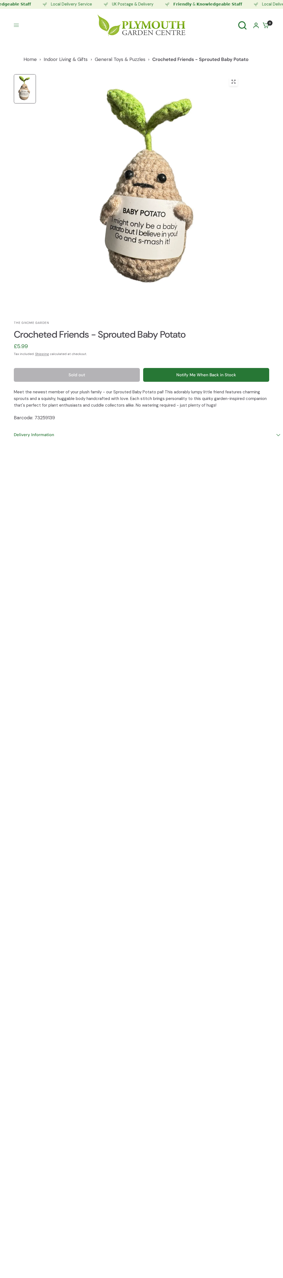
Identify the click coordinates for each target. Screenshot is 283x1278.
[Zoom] (233, 82)
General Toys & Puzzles (120, 59)
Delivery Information (34, 434)
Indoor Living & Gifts (66, 59)
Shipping (42, 354)
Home (30, 59)
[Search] (242, 25)
